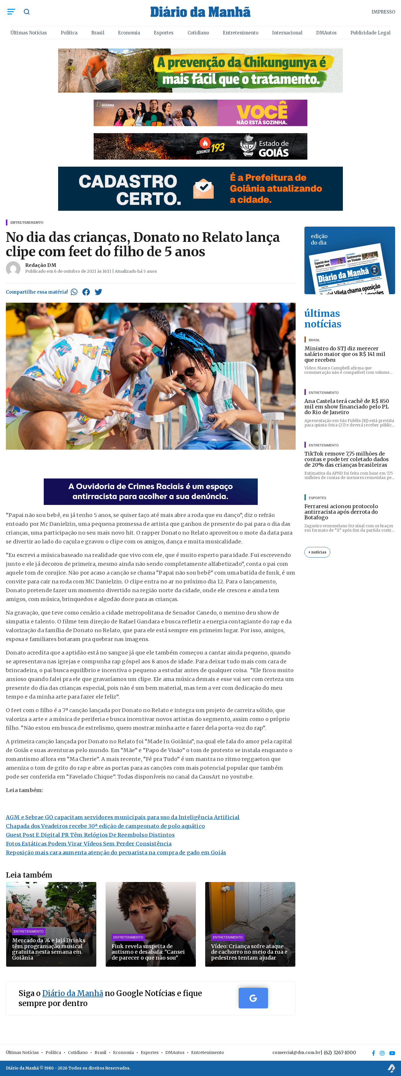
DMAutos (326, 33)
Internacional (287, 33)
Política (69, 33)
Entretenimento (240, 33)
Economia (129, 33)
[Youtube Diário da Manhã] (392, 1053)
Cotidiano (198, 33)
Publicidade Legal (370, 33)
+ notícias (317, 552)
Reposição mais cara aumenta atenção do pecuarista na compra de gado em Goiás (116, 852)
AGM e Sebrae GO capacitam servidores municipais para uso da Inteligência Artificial (123, 817)
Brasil (97, 33)
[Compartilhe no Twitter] (98, 292)
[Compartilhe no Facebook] (86, 292)
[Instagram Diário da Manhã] (382, 1053)
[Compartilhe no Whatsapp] (74, 292)
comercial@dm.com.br (296, 1052)
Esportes (163, 33)
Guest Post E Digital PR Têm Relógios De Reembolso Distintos (90, 834)
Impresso (383, 12)
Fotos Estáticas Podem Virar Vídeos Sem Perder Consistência (89, 843)
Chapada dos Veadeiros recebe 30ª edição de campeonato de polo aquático (105, 826)
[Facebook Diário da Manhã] (373, 1053)
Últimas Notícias (29, 33)
